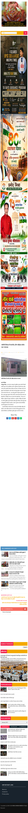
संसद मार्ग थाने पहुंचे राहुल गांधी (6, 765)
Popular (14, 726)
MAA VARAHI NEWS (18, 805)
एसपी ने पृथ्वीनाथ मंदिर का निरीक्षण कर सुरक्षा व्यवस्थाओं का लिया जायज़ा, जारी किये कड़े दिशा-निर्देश (17, 706)
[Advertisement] (14, 483)
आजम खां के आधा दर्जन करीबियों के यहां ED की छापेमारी (11, 758)
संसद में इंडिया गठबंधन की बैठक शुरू (7, 697)
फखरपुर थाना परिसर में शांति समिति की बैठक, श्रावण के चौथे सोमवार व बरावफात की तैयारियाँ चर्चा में (17, 773)
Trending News (5, 727)
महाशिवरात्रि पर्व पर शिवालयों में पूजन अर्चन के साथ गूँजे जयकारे (17, 563)
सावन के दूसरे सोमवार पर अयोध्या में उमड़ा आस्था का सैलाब (11, 701)
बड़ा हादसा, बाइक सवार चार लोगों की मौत (8, 761)
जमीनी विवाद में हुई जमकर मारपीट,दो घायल (8, 768)
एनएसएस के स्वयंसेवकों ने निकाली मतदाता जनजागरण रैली (16, 572)
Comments (23, 726)
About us (4, 789)
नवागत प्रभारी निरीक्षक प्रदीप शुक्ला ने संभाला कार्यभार (17, 553)
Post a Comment (7, 612)
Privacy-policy (5, 794)
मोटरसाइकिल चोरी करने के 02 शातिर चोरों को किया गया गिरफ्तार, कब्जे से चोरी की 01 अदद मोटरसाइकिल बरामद (17, 747)
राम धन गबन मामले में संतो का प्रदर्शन (7, 694)
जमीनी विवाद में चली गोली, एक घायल (14, 752)
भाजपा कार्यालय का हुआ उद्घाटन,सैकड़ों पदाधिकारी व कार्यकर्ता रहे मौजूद (17, 582)
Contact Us (4, 791)
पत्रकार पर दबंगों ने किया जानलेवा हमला (8, 742)
